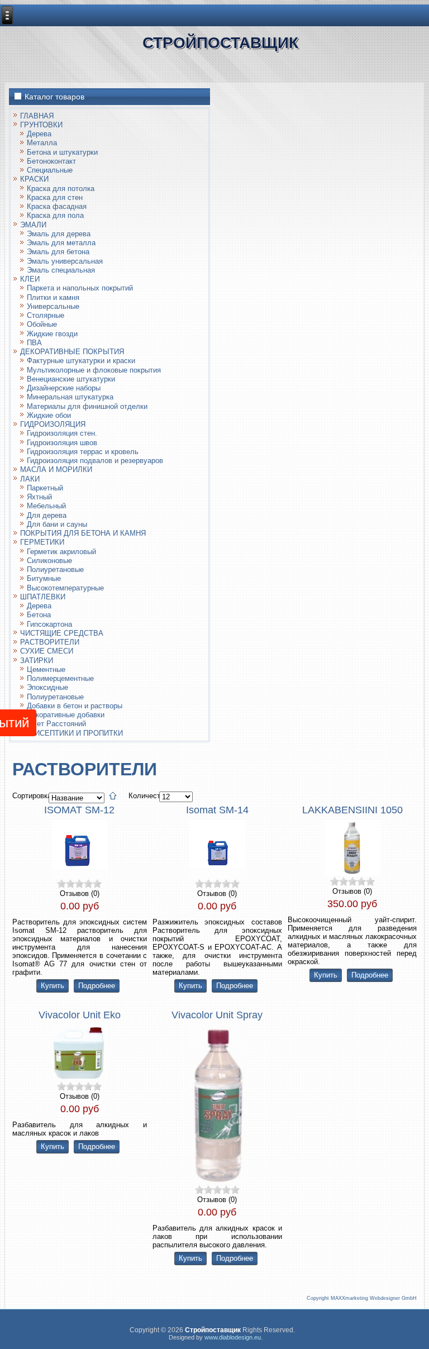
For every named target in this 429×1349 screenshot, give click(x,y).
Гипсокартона (49, 624)
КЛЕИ (30, 279)
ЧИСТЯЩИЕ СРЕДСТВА (61, 633)
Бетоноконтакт (51, 161)
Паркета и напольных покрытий (80, 288)
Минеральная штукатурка (70, 397)
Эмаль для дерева (58, 234)
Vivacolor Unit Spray (217, 1015)
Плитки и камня (53, 297)
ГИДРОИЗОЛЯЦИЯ (52, 424)
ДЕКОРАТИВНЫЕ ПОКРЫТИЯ (72, 351)
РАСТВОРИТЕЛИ (49, 642)
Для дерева (46, 515)
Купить (52, 985)
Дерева (39, 134)
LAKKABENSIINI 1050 (352, 810)
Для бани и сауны (57, 524)
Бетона (39, 615)
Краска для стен (55, 197)
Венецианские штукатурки (71, 379)
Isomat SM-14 (217, 810)
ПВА (34, 343)
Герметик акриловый (61, 551)
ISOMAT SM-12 (79, 810)
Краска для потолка (60, 188)
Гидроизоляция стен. (62, 433)
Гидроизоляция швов (62, 442)
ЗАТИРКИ (36, 660)
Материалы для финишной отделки (87, 406)
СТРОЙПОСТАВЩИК (220, 42)
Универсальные (53, 306)
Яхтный (39, 497)
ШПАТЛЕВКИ (42, 597)
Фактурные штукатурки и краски (81, 360)
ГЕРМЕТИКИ (42, 542)
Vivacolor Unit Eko (80, 1015)
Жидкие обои (49, 415)
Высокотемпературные (65, 588)
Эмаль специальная (61, 270)
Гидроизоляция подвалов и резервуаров (95, 460)
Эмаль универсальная (65, 261)
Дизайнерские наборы (64, 388)
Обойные (42, 324)
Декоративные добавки (65, 715)
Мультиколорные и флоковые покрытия (94, 370)
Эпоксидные (47, 687)
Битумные (44, 578)
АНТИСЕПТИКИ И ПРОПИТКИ (71, 733)
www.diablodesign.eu (232, 1337)
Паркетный (45, 488)
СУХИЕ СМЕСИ (46, 651)
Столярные (45, 315)
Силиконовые (49, 560)
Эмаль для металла (61, 243)
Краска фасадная (57, 206)
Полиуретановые (55, 569)
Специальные (50, 170)
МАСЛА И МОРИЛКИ (56, 469)
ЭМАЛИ (33, 225)
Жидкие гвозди (52, 334)
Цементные (46, 669)
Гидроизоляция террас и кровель (83, 451)
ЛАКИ (30, 479)
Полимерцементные (60, 678)
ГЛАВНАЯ (37, 116)
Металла (42, 143)
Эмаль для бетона (58, 251)
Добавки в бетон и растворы (74, 706)
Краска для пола (55, 215)
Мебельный (46, 506)
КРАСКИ (34, 179)
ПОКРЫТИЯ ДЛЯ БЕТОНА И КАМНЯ (83, 533)
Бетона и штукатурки (62, 152)
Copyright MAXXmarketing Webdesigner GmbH (362, 1298)
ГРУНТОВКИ (41, 125)
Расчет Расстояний (53, 723)
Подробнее (96, 985)
